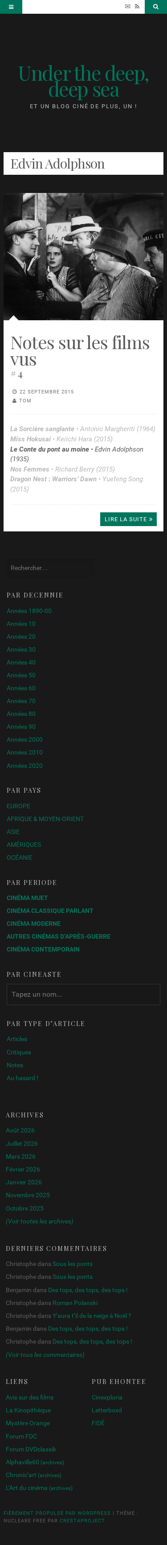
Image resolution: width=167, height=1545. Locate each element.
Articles (17, 1038)
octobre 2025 (25, 1208)
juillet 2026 (22, 1143)
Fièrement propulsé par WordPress (57, 1513)
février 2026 (23, 1169)
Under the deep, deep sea (83, 80)
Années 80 (21, 713)
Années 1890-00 (29, 610)
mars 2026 (21, 1156)
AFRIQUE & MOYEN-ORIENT (45, 818)
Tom (25, 401)
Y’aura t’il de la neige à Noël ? (92, 1315)
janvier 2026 (24, 1182)
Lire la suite (126, 519)
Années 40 (21, 662)
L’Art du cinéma (39, 1487)
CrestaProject (82, 1521)
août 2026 (20, 1130)
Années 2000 (25, 739)
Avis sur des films (29, 1397)
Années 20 (21, 636)
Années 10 (21, 623)
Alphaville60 (35, 1462)
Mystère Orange (28, 1423)
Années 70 (21, 700)
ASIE (13, 831)
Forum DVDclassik (31, 1449)
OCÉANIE (20, 857)
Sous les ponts (73, 1263)
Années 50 (21, 675)
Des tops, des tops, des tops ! (88, 1289)
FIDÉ (98, 1423)
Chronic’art (33, 1474)
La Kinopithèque (28, 1410)
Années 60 (21, 688)
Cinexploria (107, 1397)
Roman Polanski (75, 1302)
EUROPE (18, 806)
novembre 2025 (28, 1195)
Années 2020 (25, 765)
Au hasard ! (22, 1077)
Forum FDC (21, 1436)
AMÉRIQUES (24, 844)
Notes (15, 1065)
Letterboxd (107, 1410)
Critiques (19, 1052)
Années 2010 (25, 752)
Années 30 (21, 649)
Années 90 (21, 726)
